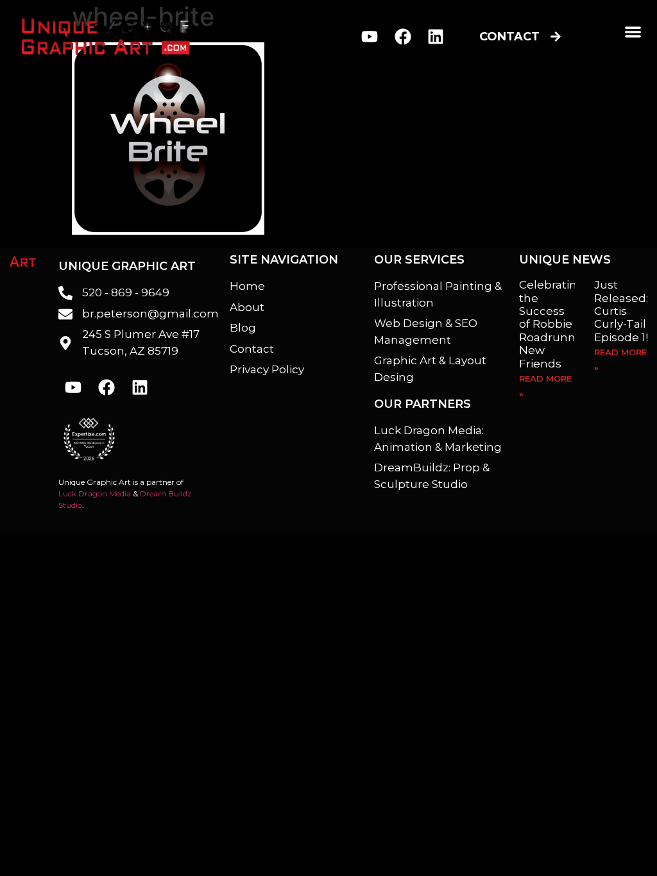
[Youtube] (369, 37)
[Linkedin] (436, 37)
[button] (633, 32)
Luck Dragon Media (94, 493)
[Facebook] (403, 37)
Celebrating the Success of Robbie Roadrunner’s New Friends (557, 323)
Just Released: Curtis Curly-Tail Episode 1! (621, 311)
